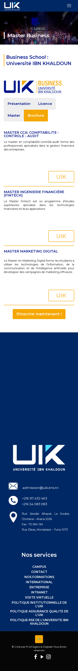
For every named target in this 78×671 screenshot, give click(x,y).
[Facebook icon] (35, 657)
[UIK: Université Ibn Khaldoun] (12, 5)
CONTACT (39, 572)
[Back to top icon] (39, 639)
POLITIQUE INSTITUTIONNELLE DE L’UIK (39, 604)
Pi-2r (28, 646)
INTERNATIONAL (39, 582)
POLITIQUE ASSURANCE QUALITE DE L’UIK (39, 613)
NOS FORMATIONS (39, 577)
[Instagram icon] (48, 657)
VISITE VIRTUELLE (39, 597)
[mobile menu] (69, 5)
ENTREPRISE (39, 587)
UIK (61, 176)
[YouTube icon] (42, 657)
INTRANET (39, 592)
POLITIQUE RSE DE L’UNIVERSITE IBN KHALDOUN (39, 621)
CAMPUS (39, 567)
